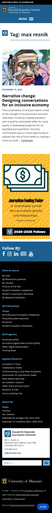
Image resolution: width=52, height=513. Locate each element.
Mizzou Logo (4, 9)
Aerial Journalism (10, 339)
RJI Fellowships (10, 306)
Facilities (6, 410)
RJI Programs (9, 334)
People (5, 407)
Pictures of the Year (11, 286)
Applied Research (12, 358)
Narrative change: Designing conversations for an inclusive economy (25, 100)
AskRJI (43, 506)
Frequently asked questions (15, 318)
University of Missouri (19, 12)
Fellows (5, 311)
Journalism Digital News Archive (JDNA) (21, 343)
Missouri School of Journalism (17, 2)
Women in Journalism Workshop (17, 294)
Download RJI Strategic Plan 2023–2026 (21, 418)
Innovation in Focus (11, 364)
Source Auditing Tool (12, 393)
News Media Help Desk (13, 378)
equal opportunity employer (22, 505)
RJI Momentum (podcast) (14, 279)
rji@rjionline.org (12, 453)
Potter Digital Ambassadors (15, 346)
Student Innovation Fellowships (17, 325)
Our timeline (8, 414)
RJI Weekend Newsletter (13, 297)
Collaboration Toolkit (12, 367)
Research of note (10, 389)
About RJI (7, 401)
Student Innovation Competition (17, 290)
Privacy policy (19, 499)
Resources (7, 322)
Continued (27, 140)
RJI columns (7, 282)
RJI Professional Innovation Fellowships (21, 314)
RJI (24, 9)
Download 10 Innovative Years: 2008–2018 (22, 421)
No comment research (13, 382)
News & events (10, 270)
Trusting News (9, 350)
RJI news (6, 275)
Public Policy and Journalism (15, 386)
